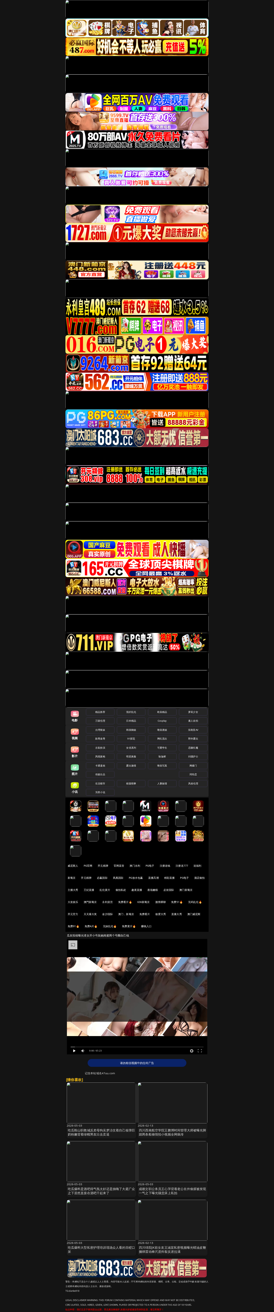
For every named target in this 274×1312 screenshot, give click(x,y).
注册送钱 (165, 865)
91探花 (131, 738)
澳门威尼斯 (194, 914)
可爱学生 (162, 747)
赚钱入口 (146, 926)
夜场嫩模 (152, 890)
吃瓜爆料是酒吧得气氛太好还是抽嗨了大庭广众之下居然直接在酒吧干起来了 (101, 1191)
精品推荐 (100, 712)
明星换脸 (131, 756)
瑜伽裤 (162, 756)
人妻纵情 (162, 783)
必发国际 (168, 890)
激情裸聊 (160, 902)
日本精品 (131, 720)
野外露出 (193, 738)
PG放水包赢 (136, 878)
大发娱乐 (73, 902)
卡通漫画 (100, 765)
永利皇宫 (107, 902)
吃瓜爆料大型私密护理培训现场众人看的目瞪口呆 (101, 1249)
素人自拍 (193, 720)
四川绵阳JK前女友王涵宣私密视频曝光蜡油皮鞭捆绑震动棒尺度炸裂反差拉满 (172, 1249)
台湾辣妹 (100, 729)
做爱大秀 (160, 914)
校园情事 (131, 783)
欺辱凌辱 (100, 738)
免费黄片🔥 (129, 926)
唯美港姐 (162, 729)
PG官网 (88, 865)
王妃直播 (89, 890)
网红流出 (162, 738)
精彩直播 (169, 878)
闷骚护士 (193, 756)
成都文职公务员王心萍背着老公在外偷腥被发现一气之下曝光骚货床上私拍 (172, 1191)
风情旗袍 (100, 756)
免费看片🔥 (125, 902)
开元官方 (73, 914)
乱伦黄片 (105, 890)
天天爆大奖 (90, 914)
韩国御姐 (131, 729)
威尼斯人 (73, 865)
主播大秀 (73, 890)
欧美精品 (162, 712)
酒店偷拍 (199, 878)
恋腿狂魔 (193, 747)
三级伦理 (100, 720)
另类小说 (100, 792)
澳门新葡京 (186, 890)
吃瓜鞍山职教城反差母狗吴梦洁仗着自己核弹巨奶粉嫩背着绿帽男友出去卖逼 (101, 1132)
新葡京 (71, 878)
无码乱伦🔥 (195, 902)
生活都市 (100, 783)
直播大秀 (176, 914)
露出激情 (131, 765)
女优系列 (131, 747)
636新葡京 (143, 902)
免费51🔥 (177, 902)
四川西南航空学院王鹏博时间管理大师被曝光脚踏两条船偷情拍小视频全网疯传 (172, 1132)
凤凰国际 (118, 878)
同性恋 (193, 774)
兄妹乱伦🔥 (110, 926)
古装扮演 (100, 747)
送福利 (197, 865)
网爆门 (193, 765)
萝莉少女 (193, 712)
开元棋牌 (103, 865)
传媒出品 (100, 774)
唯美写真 (162, 765)
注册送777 (182, 865)
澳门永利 (135, 865)
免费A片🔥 (91, 926)
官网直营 (119, 865)
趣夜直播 (136, 890)
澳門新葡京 (90, 902)
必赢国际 (102, 878)
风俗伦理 (193, 783)
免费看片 (144, 914)
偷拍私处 (121, 890)
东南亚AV (193, 729)
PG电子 (150, 865)
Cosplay (162, 720)
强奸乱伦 (131, 712)
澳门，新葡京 (126, 914)
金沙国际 (107, 914)
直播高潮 (153, 878)
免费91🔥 (73, 926)
